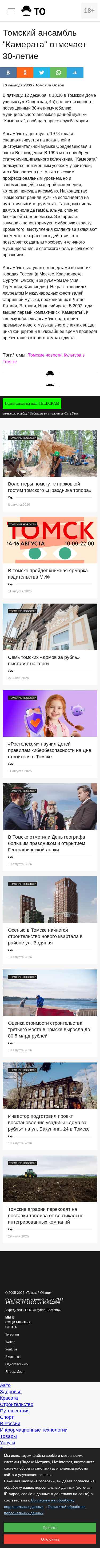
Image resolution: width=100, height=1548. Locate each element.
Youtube (11, 1349)
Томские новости (45, 355)
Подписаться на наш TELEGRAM (32, 403)
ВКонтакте (13, 1357)
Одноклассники (17, 1364)
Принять (50, 1527)
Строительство (16, 1404)
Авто (5, 1385)
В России (10, 1423)
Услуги (7, 1442)
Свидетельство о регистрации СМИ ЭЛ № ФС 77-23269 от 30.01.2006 (34, 1301)
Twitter (10, 1342)
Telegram (12, 1334)
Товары (8, 1436)
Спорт (7, 1417)
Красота (9, 1398)
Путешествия (15, 1410)
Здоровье (11, 1391)
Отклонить (50, 1539)
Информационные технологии (33, 1430)
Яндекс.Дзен (15, 1372)
